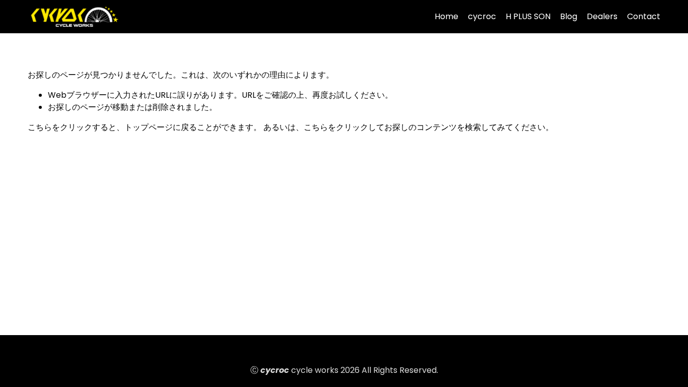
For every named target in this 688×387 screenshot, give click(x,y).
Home (446, 16)
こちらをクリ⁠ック (60, 127)
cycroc (482, 16)
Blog (568, 16)
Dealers (602, 16)
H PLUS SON (528, 16)
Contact (643, 16)
